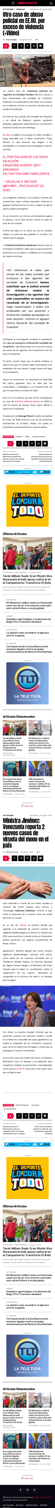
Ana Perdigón (11, 40)
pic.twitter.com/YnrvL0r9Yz (26, 174)
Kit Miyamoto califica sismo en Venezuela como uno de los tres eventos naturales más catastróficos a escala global (29, 605)
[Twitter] (21, 46)
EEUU (27, 437)
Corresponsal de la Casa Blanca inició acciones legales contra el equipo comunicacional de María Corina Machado (29, 649)
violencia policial (38, 437)
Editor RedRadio (20, 572)
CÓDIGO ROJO (11, 630)
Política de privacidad (42, 1497)
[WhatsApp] (34, 46)
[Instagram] (27, 1490)
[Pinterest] (27, 46)
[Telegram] (40, 46)
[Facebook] (14, 46)
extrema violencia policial (27, 401)
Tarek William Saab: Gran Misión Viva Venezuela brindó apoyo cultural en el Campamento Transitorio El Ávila (27, 579)
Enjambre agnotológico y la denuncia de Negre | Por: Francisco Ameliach (28, 620)
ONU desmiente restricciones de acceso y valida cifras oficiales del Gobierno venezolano (39, 784)
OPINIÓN (9, 616)
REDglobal (20, 9)
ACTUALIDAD (8, 9)
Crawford (19, 437)
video (7, 135)
